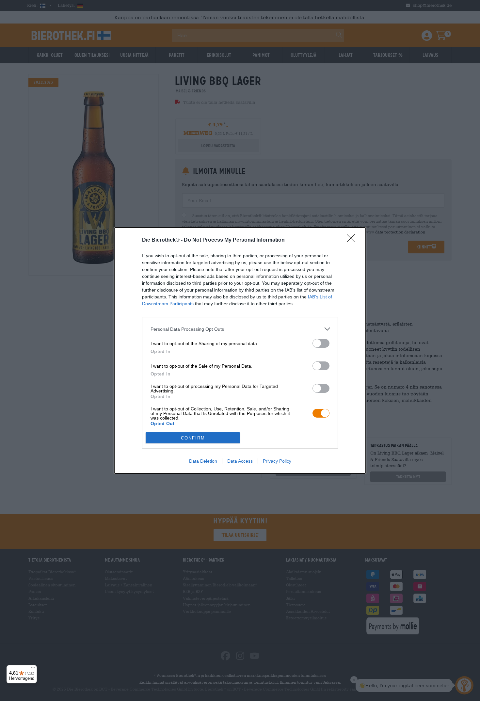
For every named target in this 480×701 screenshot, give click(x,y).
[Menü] (33, 669)
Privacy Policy (277, 461)
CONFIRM (193, 438)
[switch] (320, 343)
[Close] (353, 240)
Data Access (240, 461)
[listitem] (240, 329)
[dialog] (240, 350)
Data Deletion (203, 461)
